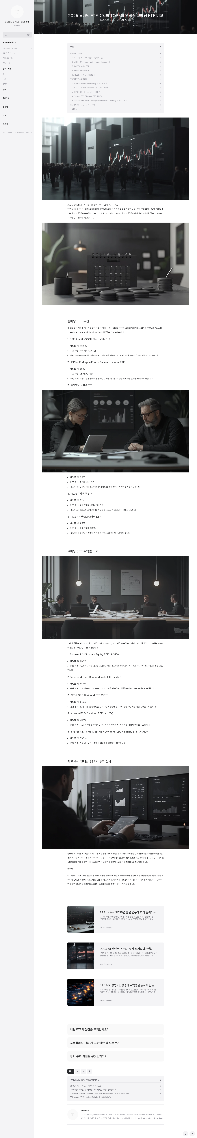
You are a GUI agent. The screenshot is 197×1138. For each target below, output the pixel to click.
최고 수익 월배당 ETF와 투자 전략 (89, 761)
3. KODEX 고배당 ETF (79, 385)
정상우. (21, 132)
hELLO (5, 132)
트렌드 (6, 63)
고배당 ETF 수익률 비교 (82, 551)
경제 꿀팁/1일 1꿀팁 (124, 20)
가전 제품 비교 (10, 48)
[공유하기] (77, 1071)
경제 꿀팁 (8, 58)
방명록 (5, 84)
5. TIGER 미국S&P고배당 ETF (84, 516)
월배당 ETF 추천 (78, 321)
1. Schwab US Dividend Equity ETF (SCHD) (93, 654)
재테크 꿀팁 (9, 53)
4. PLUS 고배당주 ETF (79, 493)
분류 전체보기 (10, 42)
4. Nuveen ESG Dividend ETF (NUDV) (90, 713)
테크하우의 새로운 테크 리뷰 (17, 22)
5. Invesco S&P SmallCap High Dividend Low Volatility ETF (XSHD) (107, 731)
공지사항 (6, 98)
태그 (4, 79)
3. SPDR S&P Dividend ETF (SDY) (87, 695)
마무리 (70, 868)
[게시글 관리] (83, 1071)
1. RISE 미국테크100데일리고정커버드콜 (89, 339)
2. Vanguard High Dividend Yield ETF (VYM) (94, 677)
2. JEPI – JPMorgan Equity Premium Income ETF (96, 362)
